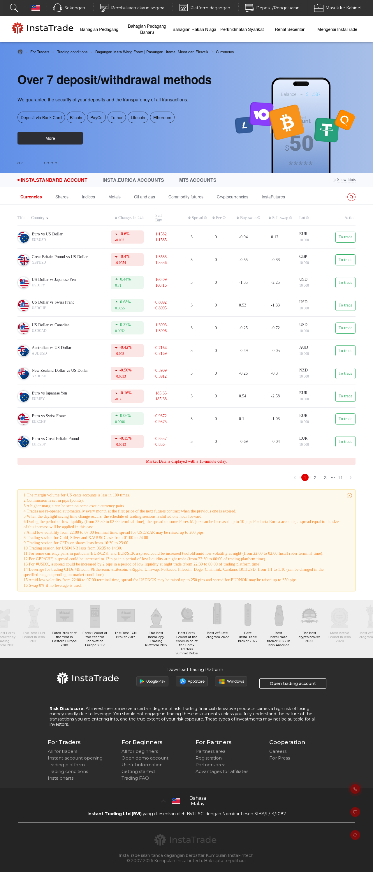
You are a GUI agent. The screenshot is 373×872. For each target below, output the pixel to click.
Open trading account (293, 683)
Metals (114, 197)
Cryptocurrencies (232, 197)
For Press (279, 758)
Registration (209, 758)
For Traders (40, 51)
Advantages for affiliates (222, 771)
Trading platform (66, 764)
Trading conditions (72, 51)
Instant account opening (75, 758)
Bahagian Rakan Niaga (194, 29)
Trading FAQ (135, 778)
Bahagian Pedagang (99, 29)
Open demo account (145, 758)
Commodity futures (185, 197)
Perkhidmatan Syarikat (242, 29)
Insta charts (60, 778)
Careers (277, 751)
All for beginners (140, 751)
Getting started (138, 771)
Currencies (31, 197)
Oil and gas (144, 197)
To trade (345, 237)
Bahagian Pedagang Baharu (147, 29)
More (50, 138)
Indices (88, 197)
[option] (186, 107)
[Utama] (20, 51)
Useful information (142, 764)
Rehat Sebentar (290, 29)
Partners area (211, 751)
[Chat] (355, 812)
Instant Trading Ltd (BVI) (114, 813)
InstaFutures (273, 197)
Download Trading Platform (195, 669)
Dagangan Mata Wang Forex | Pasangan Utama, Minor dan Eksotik (151, 51)
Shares (61, 197)
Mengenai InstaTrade (337, 29)
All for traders (62, 751)
